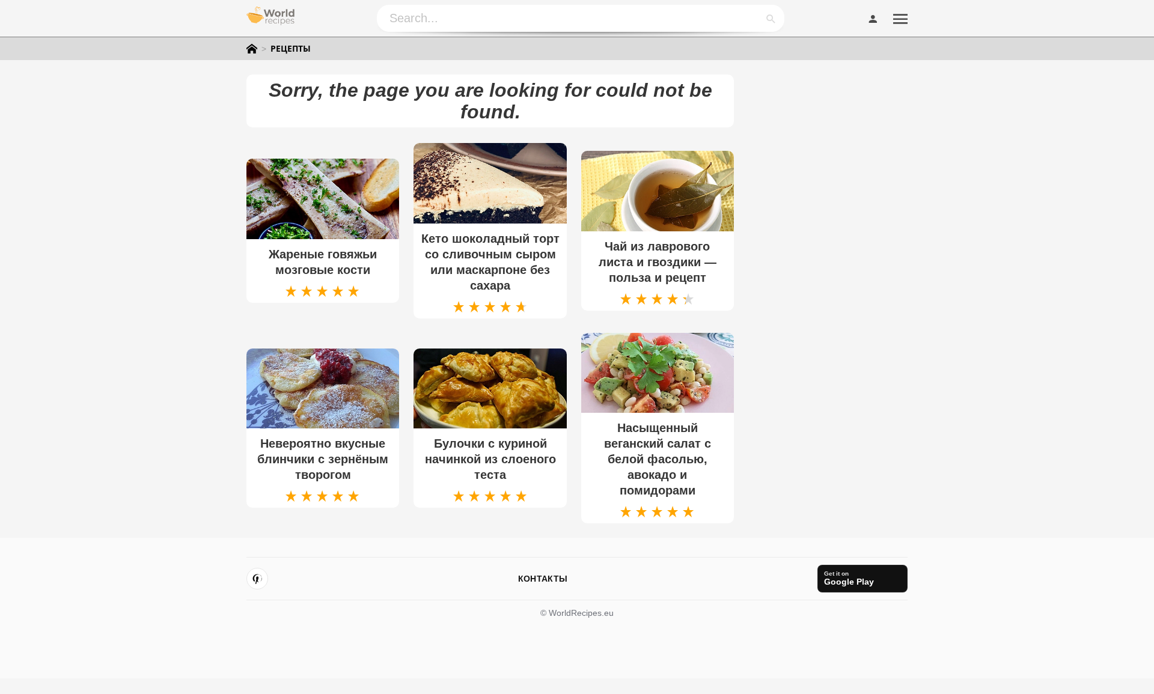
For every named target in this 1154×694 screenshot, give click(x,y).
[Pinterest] (257, 578)
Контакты (542, 578)
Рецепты (290, 48)
